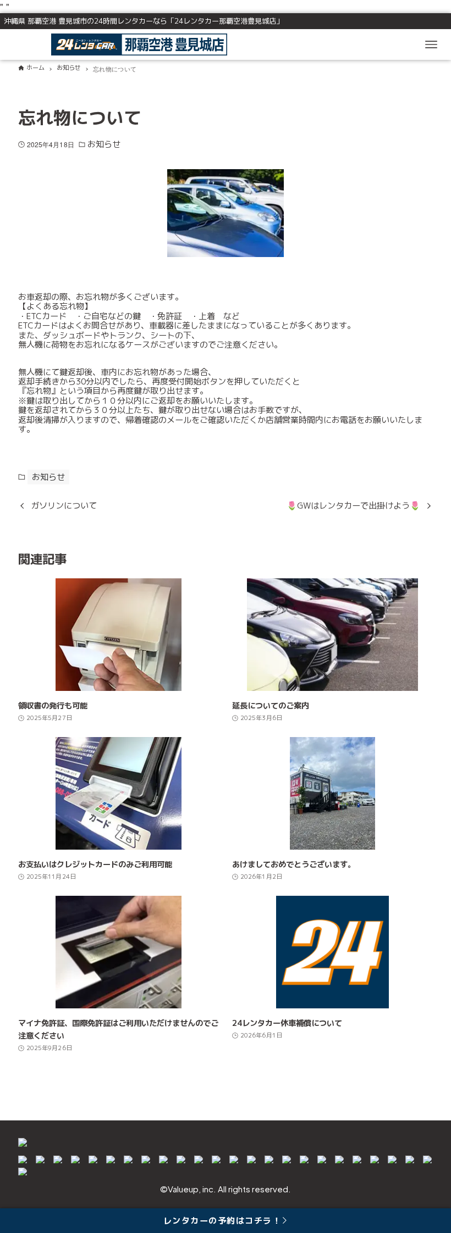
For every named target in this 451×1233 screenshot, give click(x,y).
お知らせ (103, 144)
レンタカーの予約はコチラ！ (222, 1220)
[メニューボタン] (431, 44)
